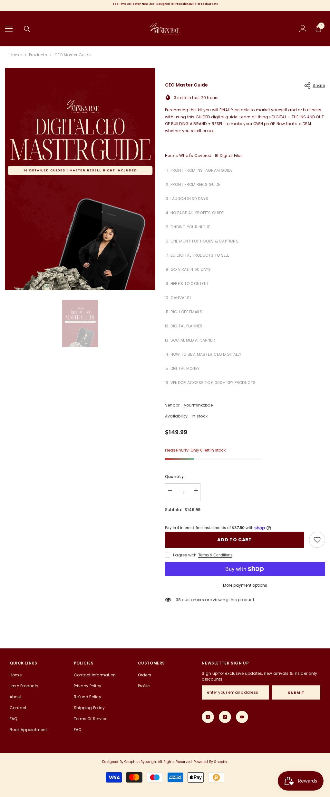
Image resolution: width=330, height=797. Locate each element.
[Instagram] (208, 717)
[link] (317, 540)
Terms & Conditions (215, 555)
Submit (296, 692)
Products (38, 55)
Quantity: (175, 476)
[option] (80, 179)
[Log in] (302, 28)
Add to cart (234, 539)
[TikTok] (225, 717)
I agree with (185, 555)
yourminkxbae (198, 405)
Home (16, 55)
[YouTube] (242, 717)
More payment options (245, 585)
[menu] (9, 28)
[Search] (27, 29)
